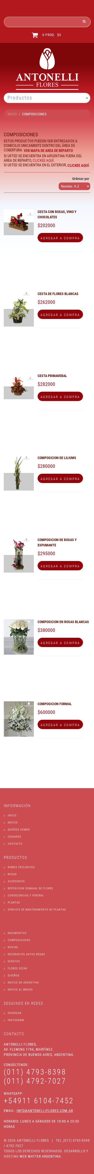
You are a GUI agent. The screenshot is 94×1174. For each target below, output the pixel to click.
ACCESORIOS (16, 881)
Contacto (15, 843)
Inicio (12, 815)
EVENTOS (14, 961)
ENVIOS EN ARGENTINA (23, 982)
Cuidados (14, 836)
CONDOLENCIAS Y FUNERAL (26, 895)
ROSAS (12, 874)
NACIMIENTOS (17, 933)
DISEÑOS (14, 975)
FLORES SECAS (17, 968)
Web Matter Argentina (40, 1156)
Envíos (13, 822)
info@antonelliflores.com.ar (45, 1111)
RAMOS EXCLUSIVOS (21, 867)
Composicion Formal (55, 704)
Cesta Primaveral (52, 376)
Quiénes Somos (19, 829)
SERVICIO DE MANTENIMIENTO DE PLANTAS (37, 909)
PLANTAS (14, 902)
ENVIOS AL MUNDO (20, 989)
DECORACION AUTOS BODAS (26, 954)
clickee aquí (43, 160)
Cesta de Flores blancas (58, 294)
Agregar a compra (60, 238)
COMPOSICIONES (19, 940)
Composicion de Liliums (57, 458)
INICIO (12, 114)
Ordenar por (80, 179)
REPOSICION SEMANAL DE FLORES (30, 888)
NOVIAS (13, 947)
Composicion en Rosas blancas (63, 622)
